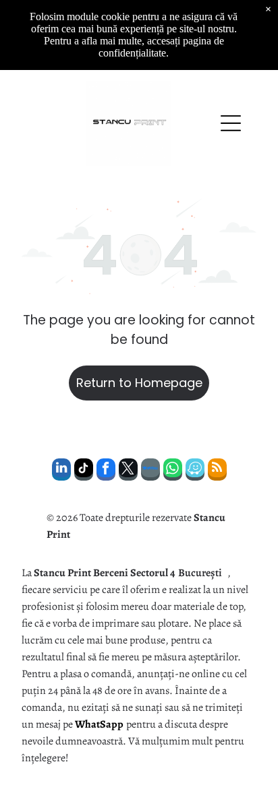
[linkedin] (61, 471)
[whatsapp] (172, 471)
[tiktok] (83, 471)
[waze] (195, 471)
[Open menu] (231, 123)
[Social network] (150, 471)
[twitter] (128, 471)
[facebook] (105, 471)
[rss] (217, 471)
